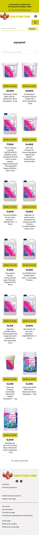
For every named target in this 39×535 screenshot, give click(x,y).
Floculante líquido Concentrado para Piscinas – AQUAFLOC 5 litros (10, 279)
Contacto (5, 484)
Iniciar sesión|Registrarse (21, 10)
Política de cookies (9, 524)
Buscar (32, 29)
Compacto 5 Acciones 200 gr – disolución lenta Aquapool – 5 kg (29, 98)
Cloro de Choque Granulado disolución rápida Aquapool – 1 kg (10, 393)
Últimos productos (9, 487)
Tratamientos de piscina (11, 496)
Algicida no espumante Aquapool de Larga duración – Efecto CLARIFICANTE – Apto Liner (29, 222)
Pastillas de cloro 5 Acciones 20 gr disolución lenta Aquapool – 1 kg (10, 447)
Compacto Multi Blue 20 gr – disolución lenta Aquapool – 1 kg (29, 390)
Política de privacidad (10, 527)
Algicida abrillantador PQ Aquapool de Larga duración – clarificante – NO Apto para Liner (10, 336)
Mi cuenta (6, 506)
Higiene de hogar (9, 499)
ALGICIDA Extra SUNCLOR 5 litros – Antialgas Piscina (29, 276)
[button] (35, 16)
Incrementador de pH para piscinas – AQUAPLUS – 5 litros (10, 219)
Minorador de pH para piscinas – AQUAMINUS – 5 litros (29, 333)
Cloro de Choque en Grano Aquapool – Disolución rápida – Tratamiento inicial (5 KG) (29, 155)
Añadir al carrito (10, 86)
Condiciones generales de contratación (17, 516)
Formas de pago (8, 512)
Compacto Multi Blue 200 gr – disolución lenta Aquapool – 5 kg (10, 97)
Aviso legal (6, 521)
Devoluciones (7, 509)
